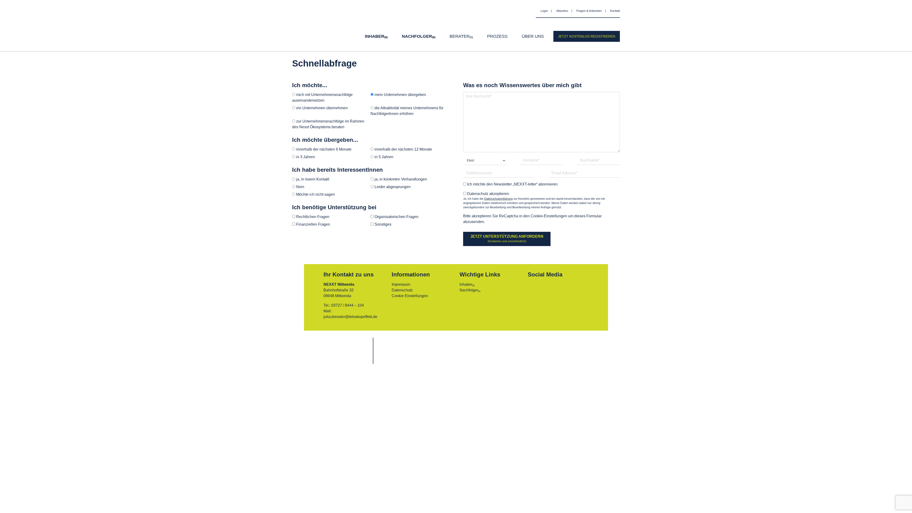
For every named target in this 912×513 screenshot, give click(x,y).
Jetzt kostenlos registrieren (586, 36)
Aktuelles (562, 11)
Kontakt (615, 11)
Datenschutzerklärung (498, 198)
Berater (461, 36)
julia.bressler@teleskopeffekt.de (350, 317)
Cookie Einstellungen (410, 296)
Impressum (401, 284)
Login (544, 11)
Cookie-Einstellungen (549, 216)
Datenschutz (402, 290)
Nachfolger (418, 36)
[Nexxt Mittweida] (313, 25)
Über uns (533, 36)
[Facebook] (534, 288)
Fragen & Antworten (589, 11)
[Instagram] (546, 288)
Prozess (497, 36)
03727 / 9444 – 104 (347, 305)
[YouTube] (559, 288)
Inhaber (376, 36)
